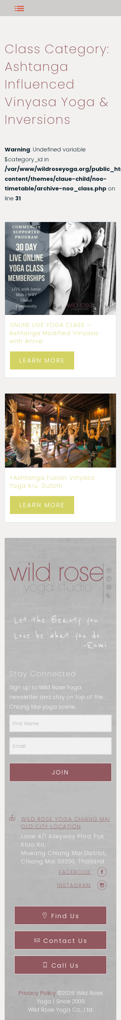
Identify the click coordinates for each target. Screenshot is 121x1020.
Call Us (65, 965)
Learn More (42, 360)
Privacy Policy (37, 993)
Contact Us (65, 940)
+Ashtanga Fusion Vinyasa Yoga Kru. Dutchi (52, 482)
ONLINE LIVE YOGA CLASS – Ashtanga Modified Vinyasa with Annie (54, 333)
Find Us (65, 916)
